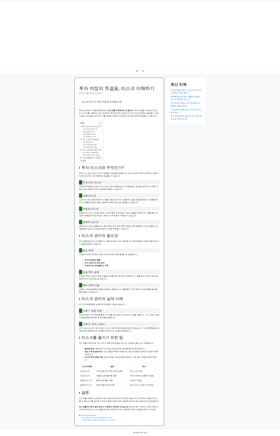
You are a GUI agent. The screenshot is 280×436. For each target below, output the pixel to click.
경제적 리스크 (91, 137)
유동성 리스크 (91, 134)
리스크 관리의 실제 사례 (91, 150)
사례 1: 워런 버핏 (92, 153)
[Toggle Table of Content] (98, 123)
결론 (84, 160)
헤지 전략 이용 (91, 147)
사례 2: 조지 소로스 (93, 155)
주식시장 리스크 (91, 129)
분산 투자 (89, 142)
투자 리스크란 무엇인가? (91, 126)
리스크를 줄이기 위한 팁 (91, 158)
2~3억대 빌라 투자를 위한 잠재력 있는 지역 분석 (98, 420)
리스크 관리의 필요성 (90, 139)
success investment (89, 415)
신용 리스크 (90, 132)
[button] (143, 71)
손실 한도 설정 (91, 145)
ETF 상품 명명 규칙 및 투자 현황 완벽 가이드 (97, 418)
